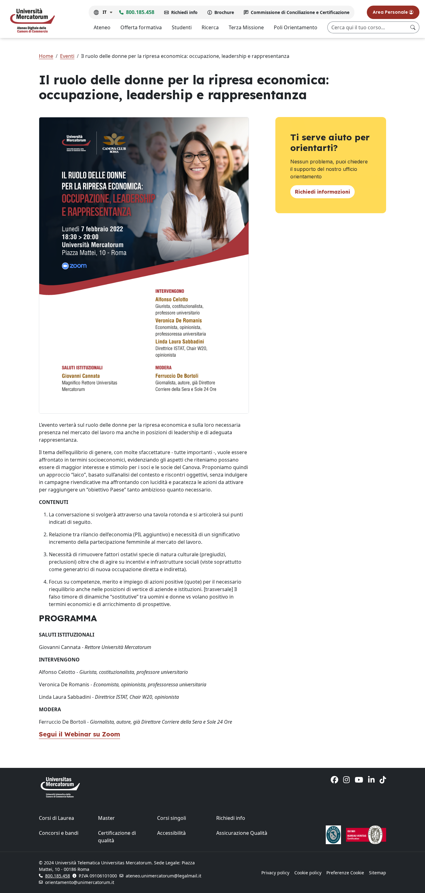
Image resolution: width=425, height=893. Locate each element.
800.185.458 (140, 12)
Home (46, 56)
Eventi (67, 56)
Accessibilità (171, 833)
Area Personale (391, 12)
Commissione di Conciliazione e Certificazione (300, 12)
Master (106, 818)
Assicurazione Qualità (241, 833)
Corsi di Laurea (56, 818)
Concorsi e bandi (58, 833)
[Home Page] (32, 20)
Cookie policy (307, 873)
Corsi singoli (171, 818)
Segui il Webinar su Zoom (79, 734)
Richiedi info (184, 12)
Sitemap (377, 873)
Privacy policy (275, 873)
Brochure (224, 12)
